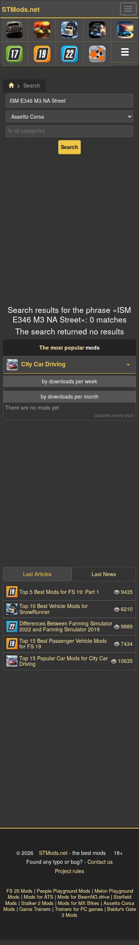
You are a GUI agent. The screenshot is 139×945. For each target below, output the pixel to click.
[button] (69, 365)
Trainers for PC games (79, 908)
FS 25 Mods (19, 890)
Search (69, 147)
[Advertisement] (69, 226)
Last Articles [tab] (37, 574)
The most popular (61, 347)
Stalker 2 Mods (37, 902)
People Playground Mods (63, 890)
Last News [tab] (104, 574)
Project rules (69, 871)
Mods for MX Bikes (78, 902)
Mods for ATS (38, 896)
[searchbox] (69, 131)
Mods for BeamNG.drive (83, 896)
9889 (76, 625)
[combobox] (69, 131)
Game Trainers (35, 908)
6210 (76, 608)
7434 (76, 643)
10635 (76, 660)
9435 (76, 591)
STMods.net (53, 852)
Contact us (100, 861)
